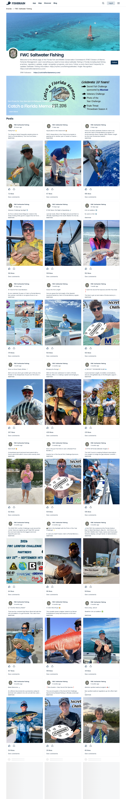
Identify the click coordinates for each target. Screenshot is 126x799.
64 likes (11, 591)
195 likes (88, 194)
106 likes (11, 273)
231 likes (88, 432)
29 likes (49, 750)
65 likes (88, 750)
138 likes (49, 273)
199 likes (49, 671)
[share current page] (14, 189)
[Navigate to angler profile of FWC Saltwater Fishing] (10, 126)
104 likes (49, 512)
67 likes (49, 194)
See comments (14, 197)
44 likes (88, 671)
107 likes (11, 671)
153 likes (49, 353)
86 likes (49, 591)
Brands (9, 9)
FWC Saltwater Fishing (23, 9)
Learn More (13, 111)
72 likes (11, 194)
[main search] (103, 3)
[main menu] (118, 3)
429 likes (49, 432)
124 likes (11, 750)
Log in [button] (111, 3)
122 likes (11, 512)
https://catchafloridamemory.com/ (47, 72)
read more (11, 138)
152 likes (88, 273)
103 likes (88, 353)
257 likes (11, 432)
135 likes (88, 512)
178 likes (11, 353)
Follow (114, 62)
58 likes (88, 591)
